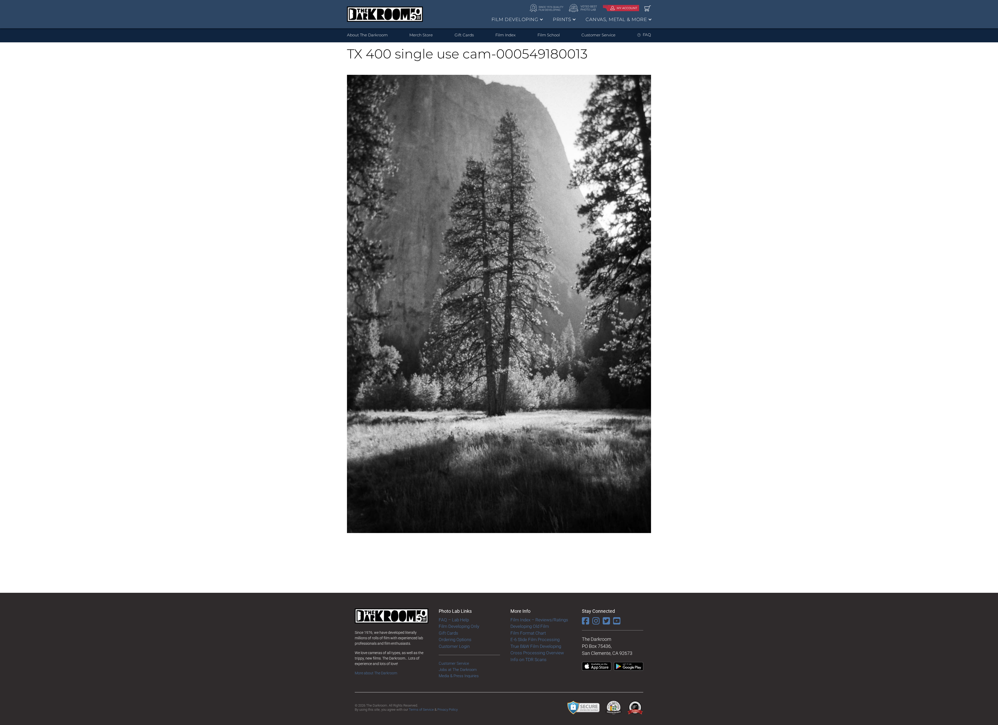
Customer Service (598, 34)
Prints (562, 19)
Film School (548, 34)
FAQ (647, 34)
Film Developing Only (459, 626)
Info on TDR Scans (528, 659)
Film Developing (515, 19)
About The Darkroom (367, 34)
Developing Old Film (529, 626)
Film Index (505, 34)
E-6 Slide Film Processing (535, 639)
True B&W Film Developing (535, 646)
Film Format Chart (528, 633)
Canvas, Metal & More (616, 19)
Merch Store (421, 34)
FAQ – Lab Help (454, 619)
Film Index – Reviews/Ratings (539, 619)
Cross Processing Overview (537, 652)
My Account (627, 8)
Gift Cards (464, 34)
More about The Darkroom (376, 673)
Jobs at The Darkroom (458, 669)
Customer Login (454, 646)
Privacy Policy (447, 709)
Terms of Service (421, 709)
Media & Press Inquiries (459, 676)
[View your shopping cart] (647, 8)
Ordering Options (455, 639)
